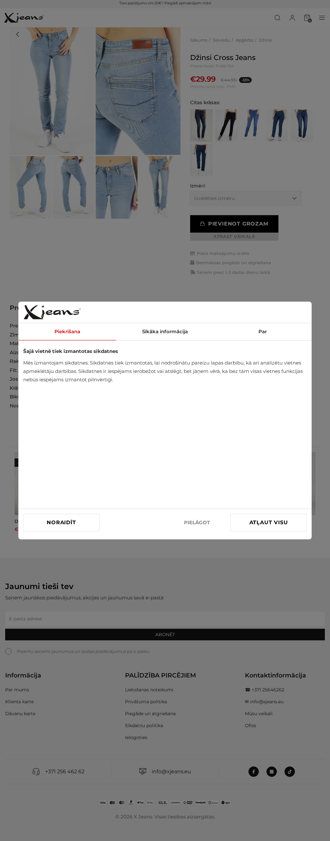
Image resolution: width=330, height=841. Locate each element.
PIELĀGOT (197, 522)
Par (262, 331)
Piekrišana (67, 331)
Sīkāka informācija (165, 331)
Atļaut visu (268, 522)
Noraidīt (61, 522)
